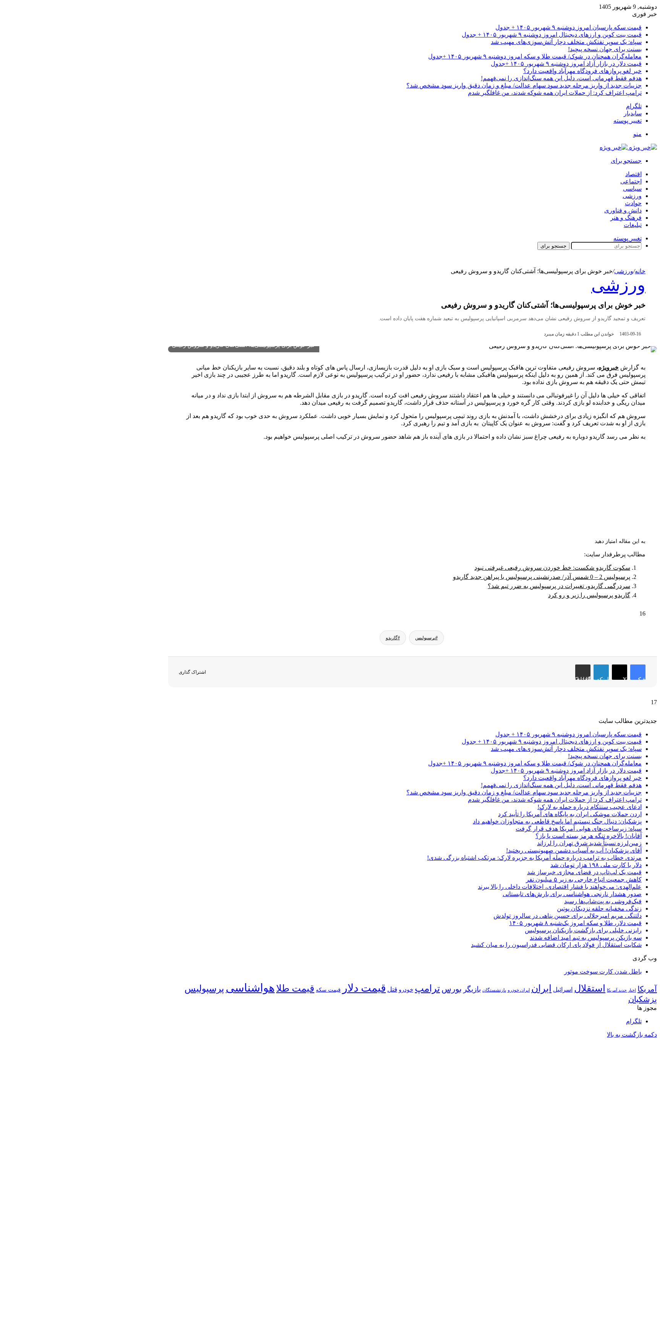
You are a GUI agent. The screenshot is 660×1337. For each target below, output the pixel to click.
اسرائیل (563, 989)
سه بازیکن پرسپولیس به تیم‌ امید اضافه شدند (586, 937)
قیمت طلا (295, 988)
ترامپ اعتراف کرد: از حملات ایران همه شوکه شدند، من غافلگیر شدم (555, 92)
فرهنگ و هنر (626, 217)
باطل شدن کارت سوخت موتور (603, 971)
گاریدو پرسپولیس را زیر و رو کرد (589, 595)
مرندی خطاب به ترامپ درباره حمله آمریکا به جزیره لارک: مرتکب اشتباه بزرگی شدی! (534, 857)
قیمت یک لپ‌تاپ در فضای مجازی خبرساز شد (584, 872)
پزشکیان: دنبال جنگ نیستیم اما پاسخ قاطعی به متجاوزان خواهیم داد (557, 821)
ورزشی (632, 196)
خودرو (406, 989)
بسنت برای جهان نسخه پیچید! (605, 49)
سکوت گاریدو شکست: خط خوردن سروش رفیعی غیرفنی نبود (552, 567)
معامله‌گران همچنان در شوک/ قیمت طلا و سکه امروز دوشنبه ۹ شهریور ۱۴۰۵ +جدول (535, 56)
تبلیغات (633, 225)
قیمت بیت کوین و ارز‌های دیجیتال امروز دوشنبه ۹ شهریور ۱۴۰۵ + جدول (552, 34)
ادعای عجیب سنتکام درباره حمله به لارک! (589, 807)
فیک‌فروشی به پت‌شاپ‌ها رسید (603, 901)
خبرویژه (609, 367)
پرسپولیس (204, 988)
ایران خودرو (519, 990)
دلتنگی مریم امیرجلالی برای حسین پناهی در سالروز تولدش (567, 915)
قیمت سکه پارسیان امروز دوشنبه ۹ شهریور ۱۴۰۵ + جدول (568, 27)
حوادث (633, 203)
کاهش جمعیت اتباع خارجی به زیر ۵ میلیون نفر (584, 879)
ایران (541, 988)
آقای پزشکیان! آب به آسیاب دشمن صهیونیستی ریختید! (574, 850)
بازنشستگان (494, 990)
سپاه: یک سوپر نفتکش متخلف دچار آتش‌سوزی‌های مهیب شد (566, 42)
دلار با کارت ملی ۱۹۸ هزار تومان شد (596, 865)
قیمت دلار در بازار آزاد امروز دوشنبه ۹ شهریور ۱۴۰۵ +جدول (566, 63)
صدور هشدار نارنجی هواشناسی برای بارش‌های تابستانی (572, 894)
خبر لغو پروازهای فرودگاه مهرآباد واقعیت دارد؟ (582, 71)
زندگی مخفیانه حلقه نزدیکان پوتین (599, 908)
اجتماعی (631, 181)
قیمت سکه (328, 990)
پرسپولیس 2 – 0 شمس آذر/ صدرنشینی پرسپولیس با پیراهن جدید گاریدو (541, 577)
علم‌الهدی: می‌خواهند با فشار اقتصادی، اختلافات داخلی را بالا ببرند (560, 886)
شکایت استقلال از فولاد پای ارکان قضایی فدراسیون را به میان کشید (556, 945)
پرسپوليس (425, 637)
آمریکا (647, 989)
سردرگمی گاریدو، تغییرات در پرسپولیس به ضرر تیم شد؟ (559, 586)
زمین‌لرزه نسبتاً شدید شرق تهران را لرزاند (589, 843)
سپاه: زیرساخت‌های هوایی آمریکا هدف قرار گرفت (579, 828)
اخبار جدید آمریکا (621, 990)
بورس (452, 989)
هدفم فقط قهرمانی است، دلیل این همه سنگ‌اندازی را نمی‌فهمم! (561, 78)
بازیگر (472, 989)
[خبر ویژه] (628, 147)
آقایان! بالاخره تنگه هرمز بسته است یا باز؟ (588, 836)
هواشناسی (250, 988)
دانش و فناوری (623, 210)
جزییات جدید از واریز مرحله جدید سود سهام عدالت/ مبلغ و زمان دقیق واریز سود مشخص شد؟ (524, 85)
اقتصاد (633, 174)
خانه (640, 271)
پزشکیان (642, 999)
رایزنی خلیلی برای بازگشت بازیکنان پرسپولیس (583, 930)
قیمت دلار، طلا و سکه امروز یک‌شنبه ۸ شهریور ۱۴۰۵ (575, 923)
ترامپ (427, 988)
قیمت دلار (364, 988)
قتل (392, 989)
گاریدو (392, 637)
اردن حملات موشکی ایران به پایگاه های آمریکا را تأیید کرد (570, 814)
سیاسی (632, 188)
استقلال (589, 988)
